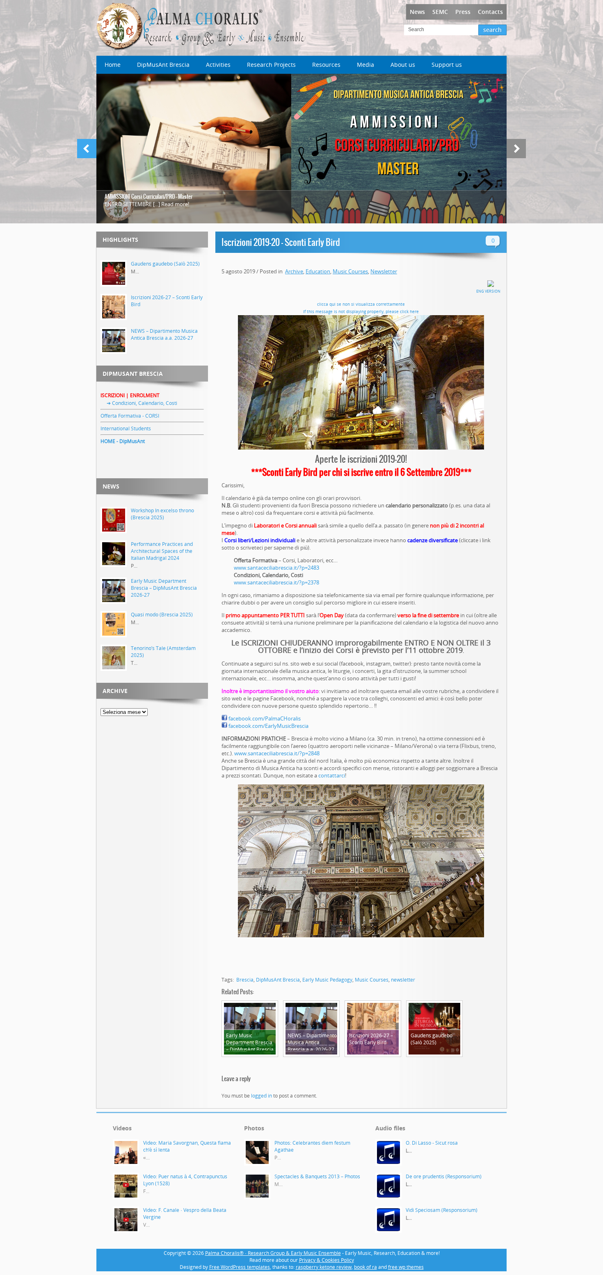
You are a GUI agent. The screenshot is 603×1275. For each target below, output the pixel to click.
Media (365, 64)
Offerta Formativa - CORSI (129, 415)
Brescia (245, 979)
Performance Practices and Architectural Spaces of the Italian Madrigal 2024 (162, 551)
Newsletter (383, 271)
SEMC (440, 12)
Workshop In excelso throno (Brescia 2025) (162, 514)
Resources (326, 64)
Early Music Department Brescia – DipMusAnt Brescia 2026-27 (164, 587)
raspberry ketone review (324, 1267)
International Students (125, 428)
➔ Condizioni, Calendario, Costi (138, 403)
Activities (218, 64)
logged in (261, 1095)
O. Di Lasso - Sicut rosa (432, 1142)
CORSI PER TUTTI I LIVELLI (131, 196)
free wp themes (406, 1267)
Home (113, 64)
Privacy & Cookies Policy (326, 1260)
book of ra (365, 1267)
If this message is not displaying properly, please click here (361, 311)
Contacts (490, 12)
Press (463, 12)
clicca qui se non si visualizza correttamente (361, 304)
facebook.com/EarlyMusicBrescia (268, 726)
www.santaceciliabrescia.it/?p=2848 (277, 753)
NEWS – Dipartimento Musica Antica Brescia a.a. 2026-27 (164, 334)
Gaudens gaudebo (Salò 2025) (165, 263)
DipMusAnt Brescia (163, 64)
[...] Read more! (292, 204)
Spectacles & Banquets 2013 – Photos (317, 1176)
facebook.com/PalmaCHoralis (264, 718)
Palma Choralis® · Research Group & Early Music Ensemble (273, 1253)
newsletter (403, 979)
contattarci (331, 775)
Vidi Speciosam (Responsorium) (441, 1210)
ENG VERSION (488, 291)
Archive (294, 271)
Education (318, 271)
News (417, 12)
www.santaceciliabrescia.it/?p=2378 (276, 582)
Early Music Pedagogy (327, 979)
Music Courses (350, 271)
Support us (447, 64)
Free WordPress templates (239, 1267)
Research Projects (271, 64)
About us (403, 64)
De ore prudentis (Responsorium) (444, 1176)
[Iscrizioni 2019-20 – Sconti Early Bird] (361, 382)
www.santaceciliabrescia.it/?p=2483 (276, 567)
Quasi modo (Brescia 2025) (162, 614)
